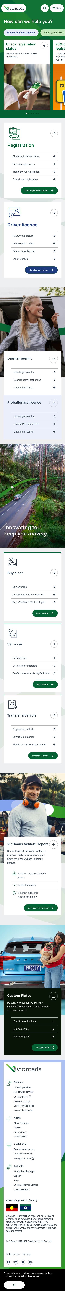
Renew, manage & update (21, 32)
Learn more (33, 1276)
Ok (14, 1285)
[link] (13, 8)
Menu (58, 8)
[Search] (45, 8)
